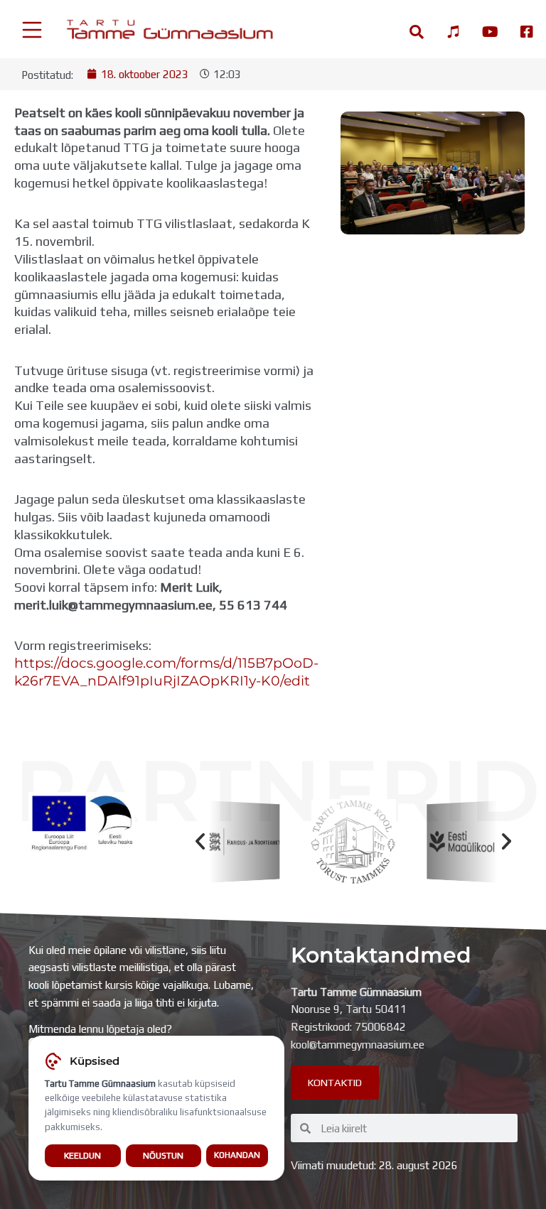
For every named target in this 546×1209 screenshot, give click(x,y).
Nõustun (163, 1155)
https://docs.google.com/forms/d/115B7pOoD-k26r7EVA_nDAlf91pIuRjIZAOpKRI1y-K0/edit (166, 672)
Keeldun (82, 1155)
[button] (200, 841)
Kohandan (237, 1155)
